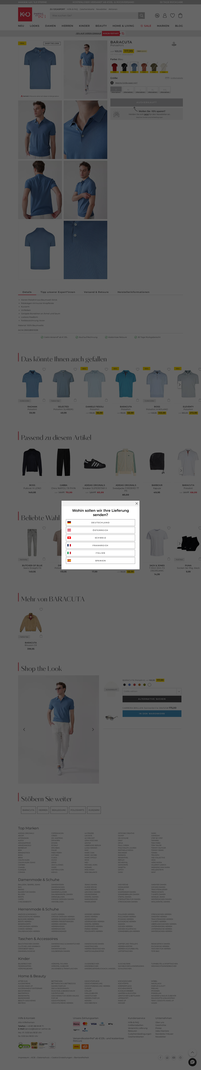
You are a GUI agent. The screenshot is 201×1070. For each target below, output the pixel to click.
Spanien (100, 560)
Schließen (136, 503)
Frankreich (100, 545)
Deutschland (100, 522)
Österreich (100, 530)
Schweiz (100, 538)
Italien (100, 553)
